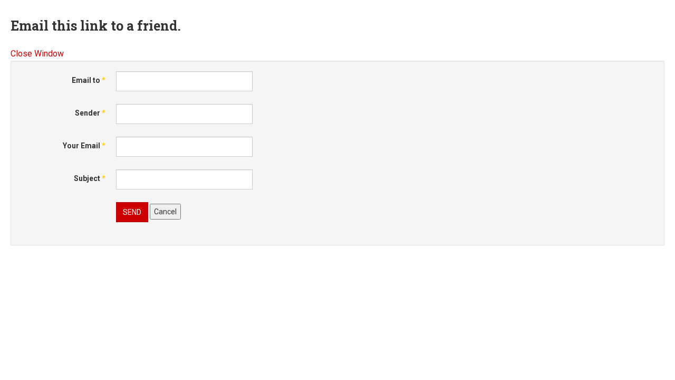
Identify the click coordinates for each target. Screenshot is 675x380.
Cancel (165, 211)
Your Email (84, 145)
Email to (88, 80)
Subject (89, 178)
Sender (90, 113)
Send (132, 212)
